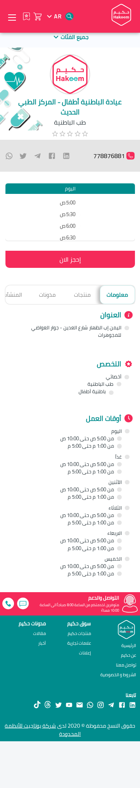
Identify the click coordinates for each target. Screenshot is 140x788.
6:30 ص (67, 237)
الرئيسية (128, 645)
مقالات (39, 633)
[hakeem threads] (47, 704)
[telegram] (37, 155)
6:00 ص (67, 226)
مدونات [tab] (47, 294)
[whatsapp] (9, 155)
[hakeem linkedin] (132, 704)
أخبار (42, 643)
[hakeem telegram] (111, 704)
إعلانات (85, 653)
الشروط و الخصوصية (118, 674)
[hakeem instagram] (100, 704)
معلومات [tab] (117, 294)
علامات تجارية (79, 643)
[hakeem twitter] (58, 704)
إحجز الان (70, 259)
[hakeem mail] (79, 704)
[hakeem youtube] (69, 704)
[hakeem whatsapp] (90, 704)
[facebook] (52, 155)
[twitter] (23, 155)
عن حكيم (128, 655)
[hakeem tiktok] (37, 704)
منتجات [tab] (82, 294)
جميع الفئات (74, 37)
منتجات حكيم (79, 633)
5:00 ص (67, 202)
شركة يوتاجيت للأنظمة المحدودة (43, 730)
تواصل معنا (126, 665)
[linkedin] (66, 155)
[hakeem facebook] (122, 704)
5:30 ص (67, 214)
